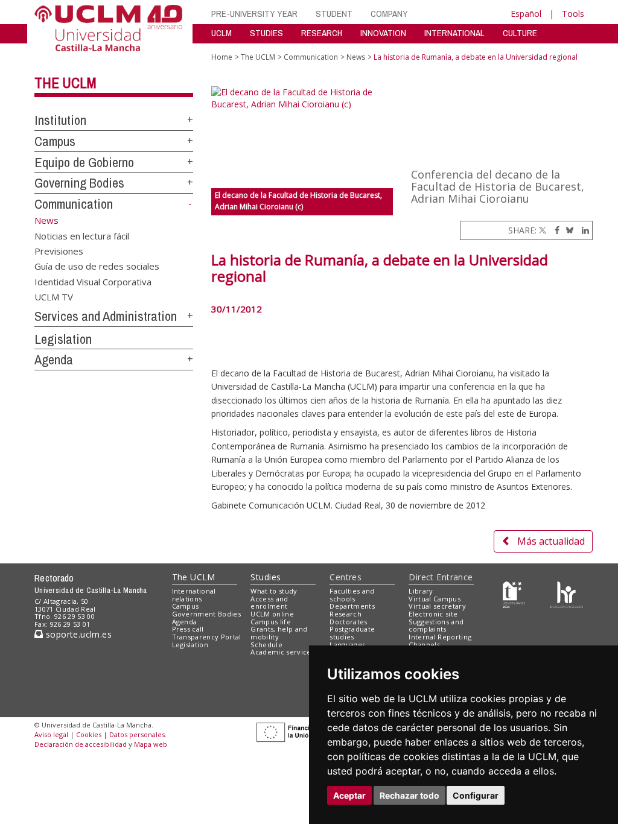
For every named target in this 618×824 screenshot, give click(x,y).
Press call (188, 628)
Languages (347, 644)
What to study (273, 590)
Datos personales (137, 734)
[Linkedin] (582, 230)
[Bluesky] (567, 230)
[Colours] (566, 593)
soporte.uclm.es (77, 634)
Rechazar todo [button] (409, 795)
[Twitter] (542, 230)
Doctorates (348, 621)
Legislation (63, 339)
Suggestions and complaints (436, 625)
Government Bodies (206, 613)
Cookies (88, 734)
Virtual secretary (437, 605)
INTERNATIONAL (454, 33)
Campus (54, 141)
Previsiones (58, 250)
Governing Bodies (79, 183)
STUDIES (266, 33)
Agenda (53, 359)
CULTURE (520, 33)
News (355, 57)
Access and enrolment (269, 602)
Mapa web (150, 744)
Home (221, 57)
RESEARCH (321, 33)
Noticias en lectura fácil (81, 235)
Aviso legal (51, 734)
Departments (352, 605)
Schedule (266, 644)
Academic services (282, 651)
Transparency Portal (206, 636)
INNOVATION (383, 33)
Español (526, 13)
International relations (194, 594)
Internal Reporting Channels (440, 640)
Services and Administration (105, 316)
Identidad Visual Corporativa (92, 281)
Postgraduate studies (352, 632)
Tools (573, 13)
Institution (60, 120)
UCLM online (272, 613)
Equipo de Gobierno (84, 162)
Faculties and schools (352, 594)
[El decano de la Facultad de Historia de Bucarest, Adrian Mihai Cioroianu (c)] (302, 137)
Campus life (270, 621)
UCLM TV (53, 297)
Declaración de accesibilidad (80, 744)
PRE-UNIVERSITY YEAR (254, 13)
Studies (265, 577)
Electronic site (433, 613)
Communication (73, 204)
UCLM (221, 33)
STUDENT (334, 13)
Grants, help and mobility (278, 632)
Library (421, 590)
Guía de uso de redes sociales (96, 266)
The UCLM (65, 82)
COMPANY (389, 13)
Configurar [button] (476, 795)
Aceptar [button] (349, 795)
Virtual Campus (434, 598)
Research (346, 613)
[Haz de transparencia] (514, 593)
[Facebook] (554, 230)
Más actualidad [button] (551, 541)
